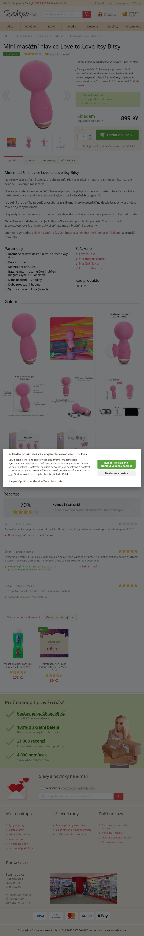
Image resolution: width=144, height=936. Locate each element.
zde (10, 474)
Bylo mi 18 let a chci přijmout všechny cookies (116, 464)
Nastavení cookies (116, 473)
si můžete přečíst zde (50, 481)
